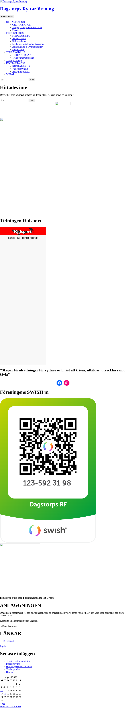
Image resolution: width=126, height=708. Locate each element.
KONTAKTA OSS (15, 63)
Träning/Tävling (14, 60)
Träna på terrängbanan (23, 57)
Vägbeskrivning (20, 68)
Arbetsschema (19, 38)
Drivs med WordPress (10, 706)
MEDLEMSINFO (15, 33)
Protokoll (16, 30)
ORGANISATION (15, 22)
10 (1, 690)
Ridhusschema (19, 41)
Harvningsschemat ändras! (19, 666)
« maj (2, 703)
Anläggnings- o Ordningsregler (27, 46)
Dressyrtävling (13, 663)
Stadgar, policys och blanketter (27, 27)
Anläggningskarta (21, 71)
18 (5, 694)
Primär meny (7, 16)
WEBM (10, 74)
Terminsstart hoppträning (18, 661)
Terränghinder (13, 669)
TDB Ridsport (7, 641)
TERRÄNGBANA (15, 52)
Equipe (3, 646)
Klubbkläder (18, 49)
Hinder (9, 672)
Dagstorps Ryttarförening (27, 8)
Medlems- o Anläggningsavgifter (28, 44)
